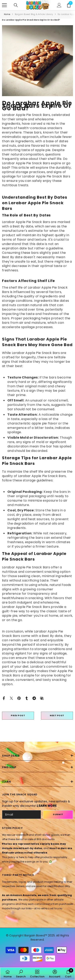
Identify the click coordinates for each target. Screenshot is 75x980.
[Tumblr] (26, 698)
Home (7, 14)
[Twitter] (11, 698)
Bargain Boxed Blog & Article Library (34, 14)
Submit (58, 814)
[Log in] (59, 5)
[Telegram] (34, 698)
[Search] (15, 5)
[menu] (4, 5)
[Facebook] (4, 698)
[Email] (42, 698)
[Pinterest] (19, 698)
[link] (21, 973)
